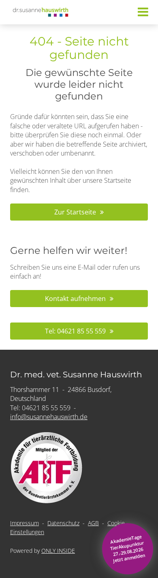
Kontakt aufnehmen (75, 298)
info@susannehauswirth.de (49, 416)
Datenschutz (63, 523)
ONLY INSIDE (58, 550)
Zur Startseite (75, 212)
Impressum (24, 523)
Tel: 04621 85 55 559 (75, 331)
